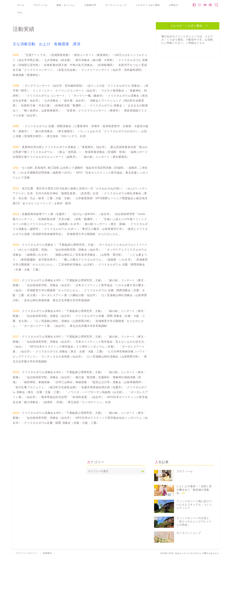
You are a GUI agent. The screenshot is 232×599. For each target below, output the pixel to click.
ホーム (20, 5)
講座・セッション (66, 5)
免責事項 (47, 553)
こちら (201, 43)
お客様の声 (90, 5)
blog (19, 12)
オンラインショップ (116, 5)
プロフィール (40, 5)
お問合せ (173, 5)
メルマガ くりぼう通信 (148, 5)
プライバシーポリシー (26, 553)
